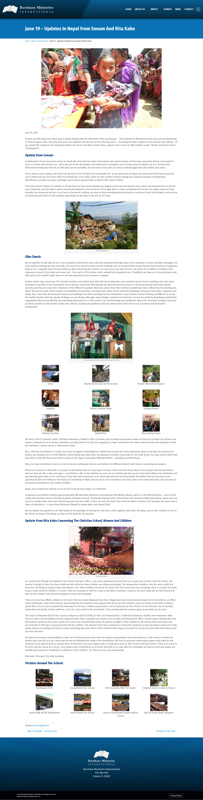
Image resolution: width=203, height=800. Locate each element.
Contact (188, 9)
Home (128, 9)
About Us (140, 9)
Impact (154, 9)
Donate (168, 9)
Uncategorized (42, 41)
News (178, 9)
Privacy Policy (176, 796)
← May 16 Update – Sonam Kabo (41, 731)
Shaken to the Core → (167, 731)
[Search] (198, 9)
